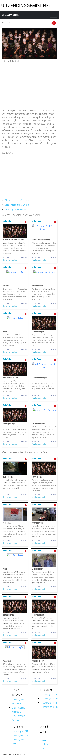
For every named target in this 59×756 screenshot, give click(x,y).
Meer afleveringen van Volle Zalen (17, 199)
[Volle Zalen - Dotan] (15, 317)
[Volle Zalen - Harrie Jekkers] (15, 468)
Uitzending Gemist (11, 14)
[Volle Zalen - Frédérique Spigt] (44, 322)
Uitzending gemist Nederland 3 (18, 718)
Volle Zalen (7, 21)
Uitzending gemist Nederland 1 (16, 209)
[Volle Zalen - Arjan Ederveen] (44, 514)
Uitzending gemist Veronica (18, 741)
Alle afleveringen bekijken (10, 260)
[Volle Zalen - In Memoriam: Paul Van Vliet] (15, 230)
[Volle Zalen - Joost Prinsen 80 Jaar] (15, 368)
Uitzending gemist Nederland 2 (18, 709)
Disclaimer (45, 744)
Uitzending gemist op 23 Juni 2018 (17, 204)
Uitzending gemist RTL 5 (49, 698)
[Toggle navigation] (53, 15)
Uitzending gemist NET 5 (20, 731)
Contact (44, 740)
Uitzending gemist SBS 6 (20, 735)
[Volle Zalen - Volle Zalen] (15, 514)
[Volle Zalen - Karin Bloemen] (44, 271)
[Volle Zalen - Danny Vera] (15, 647)
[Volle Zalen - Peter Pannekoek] (44, 409)
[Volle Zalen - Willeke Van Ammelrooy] (44, 227)
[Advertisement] (29, 83)
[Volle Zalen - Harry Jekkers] (44, 468)
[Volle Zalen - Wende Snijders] (44, 560)
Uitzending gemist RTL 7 (49, 702)
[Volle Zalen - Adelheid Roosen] (44, 652)
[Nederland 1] (53, 22)
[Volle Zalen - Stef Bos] (14, 271)
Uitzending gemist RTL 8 (49, 706)
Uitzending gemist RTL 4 (49, 694)
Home (43, 736)
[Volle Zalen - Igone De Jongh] (15, 606)
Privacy (43, 748)
